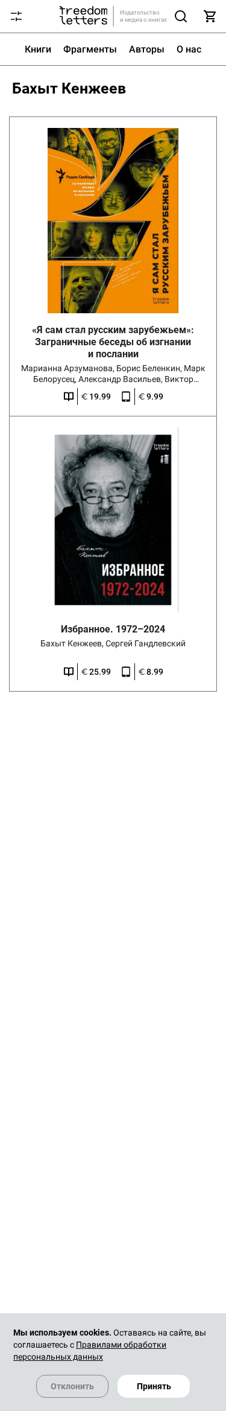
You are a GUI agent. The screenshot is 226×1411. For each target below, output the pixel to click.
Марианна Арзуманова (68, 368)
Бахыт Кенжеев (72, 643)
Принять (154, 1386)
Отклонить (72, 1386)
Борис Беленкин (150, 368)
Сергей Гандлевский (145, 643)
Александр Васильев (121, 379)
